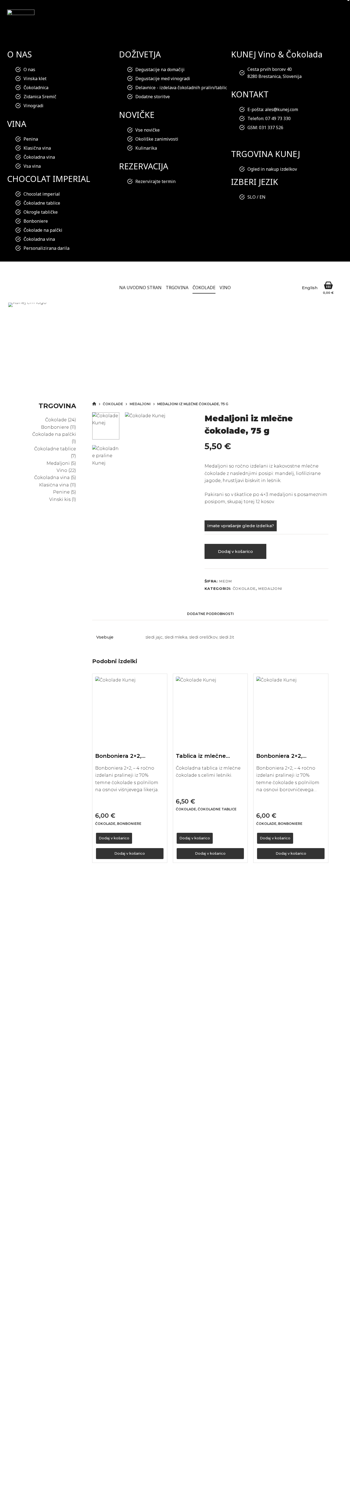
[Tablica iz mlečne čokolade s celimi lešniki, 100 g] (210, 711)
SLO (251, 197)
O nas (29, 69)
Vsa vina (32, 166)
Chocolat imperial (42, 194)
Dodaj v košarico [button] (114, 838)
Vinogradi (33, 106)
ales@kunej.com (281, 109)
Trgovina (177, 288)
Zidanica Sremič (40, 97)
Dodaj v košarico (235, 551)
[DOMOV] (94, 404)
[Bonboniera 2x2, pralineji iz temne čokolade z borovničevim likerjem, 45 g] (290, 711)
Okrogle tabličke (41, 212)
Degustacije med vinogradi (162, 79)
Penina (31, 139)
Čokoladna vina (39, 157)
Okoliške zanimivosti (156, 139)
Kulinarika (146, 148)
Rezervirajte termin (155, 181)
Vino (225, 288)
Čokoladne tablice (42, 203)
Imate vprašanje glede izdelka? (240, 525)
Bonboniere (36, 221)
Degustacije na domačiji (160, 69)
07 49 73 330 (278, 118)
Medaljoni (270, 588)
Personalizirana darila (46, 248)
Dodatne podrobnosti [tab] (210, 614)
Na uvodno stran (140, 288)
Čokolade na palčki (43, 230)
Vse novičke (147, 130)
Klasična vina (37, 148)
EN (262, 197)
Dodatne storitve (152, 97)
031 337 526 (271, 127)
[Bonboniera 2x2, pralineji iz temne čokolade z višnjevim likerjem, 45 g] (129, 711)
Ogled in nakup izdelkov (272, 169)
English (309, 287)
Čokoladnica (36, 88)
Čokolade (203, 288)
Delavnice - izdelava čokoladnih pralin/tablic (181, 88)
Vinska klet (35, 79)
